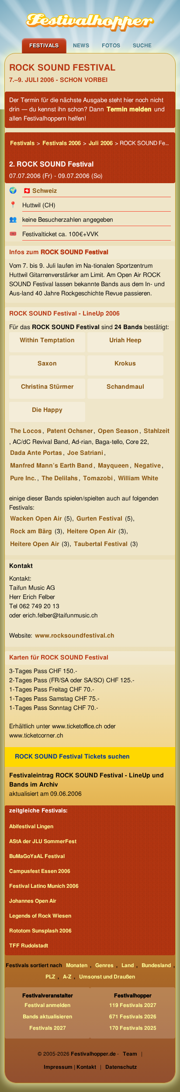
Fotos (111, 45)
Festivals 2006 (61, 143)
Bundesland (156, 965)
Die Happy (47, 410)
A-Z (67, 976)
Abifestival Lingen (31, 826)
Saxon (47, 364)
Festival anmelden (47, 1005)
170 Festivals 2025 (132, 1028)
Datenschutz (121, 1067)
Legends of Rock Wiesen (40, 915)
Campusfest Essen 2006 (39, 871)
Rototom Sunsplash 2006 (40, 930)
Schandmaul (125, 387)
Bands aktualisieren (47, 1016)
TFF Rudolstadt (28, 945)
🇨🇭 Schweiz (40, 191)
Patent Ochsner (70, 431)
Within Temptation (47, 340)
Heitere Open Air (91, 531)
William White (138, 478)
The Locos (26, 431)
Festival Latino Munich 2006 (44, 886)
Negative (147, 466)
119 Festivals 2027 (132, 1005)
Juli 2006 (101, 143)
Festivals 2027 (47, 1028)
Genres (104, 965)
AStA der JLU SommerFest (42, 841)
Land (127, 965)
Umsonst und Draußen (107, 976)
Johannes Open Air (32, 901)
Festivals (44, 45)
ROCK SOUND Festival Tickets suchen (72, 757)
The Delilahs (60, 478)
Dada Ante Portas (36, 453)
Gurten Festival (99, 519)
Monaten (76, 965)
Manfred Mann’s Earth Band (51, 466)
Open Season (118, 431)
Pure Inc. (23, 478)
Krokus (125, 364)
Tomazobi (98, 478)
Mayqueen (113, 466)
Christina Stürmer (47, 387)
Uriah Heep (125, 340)
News (81, 45)
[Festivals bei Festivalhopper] (90, 19)
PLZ (50, 976)
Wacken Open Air (36, 519)
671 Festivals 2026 (132, 1016)
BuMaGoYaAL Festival (37, 856)
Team (130, 1054)
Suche (142, 45)
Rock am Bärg (31, 531)
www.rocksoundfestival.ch (74, 636)
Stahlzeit (157, 431)
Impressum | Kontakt (70, 1067)
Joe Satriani (85, 453)
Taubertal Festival (101, 544)
